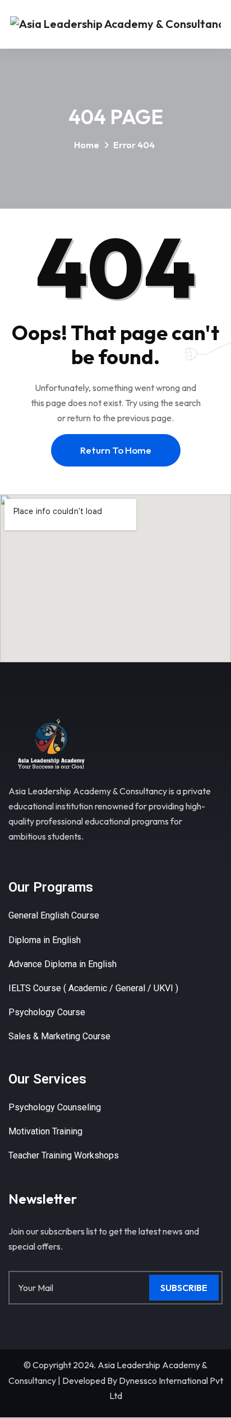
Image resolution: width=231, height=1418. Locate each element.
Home (86, 144)
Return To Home (115, 450)
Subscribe (183, 1287)
